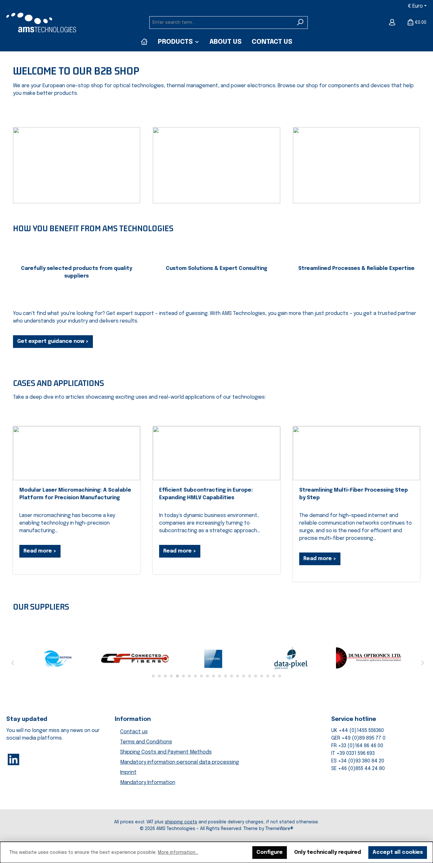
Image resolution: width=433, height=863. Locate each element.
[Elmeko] (213, 658)
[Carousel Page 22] (279, 676)
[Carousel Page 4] (171, 676)
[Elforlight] (135, 658)
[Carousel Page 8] (195, 676)
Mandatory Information (147, 782)
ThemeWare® (279, 829)
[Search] (300, 22)
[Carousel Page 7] (189, 676)
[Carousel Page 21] (273, 676)
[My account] (392, 22)
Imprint (128, 772)
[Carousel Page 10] (207, 676)
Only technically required (327, 852)
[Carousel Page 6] (183, 676)
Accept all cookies (397, 852)
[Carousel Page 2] (159, 676)
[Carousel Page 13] (225, 676)
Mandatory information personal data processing (179, 762)
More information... (178, 852)
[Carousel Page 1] (153, 676)
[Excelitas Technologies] (368, 658)
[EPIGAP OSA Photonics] (290, 658)
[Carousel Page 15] (237, 676)
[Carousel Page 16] (243, 676)
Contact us (134, 732)
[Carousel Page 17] (249, 676)
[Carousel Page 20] (267, 676)
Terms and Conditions (146, 742)
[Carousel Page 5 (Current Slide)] (177, 676)
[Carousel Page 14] (231, 676)
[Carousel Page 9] (201, 676)
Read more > (39, 551)
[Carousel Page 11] (213, 676)
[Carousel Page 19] (261, 676)
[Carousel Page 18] (255, 676)
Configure (269, 852)
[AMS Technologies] (144, 41)
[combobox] (221, 22)
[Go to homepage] (41, 22)
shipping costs (181, 822)
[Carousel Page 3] (165, 676)
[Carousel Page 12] (219, 676)
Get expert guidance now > (53, 341)
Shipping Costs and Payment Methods (166, 752)
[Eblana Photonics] (58, 658)
